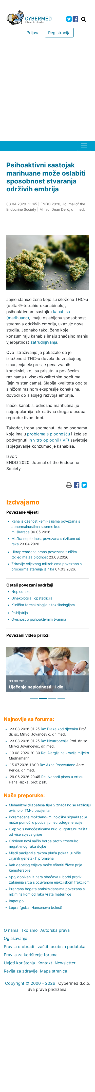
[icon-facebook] (75, 19)
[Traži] (84, 19)
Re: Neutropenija (54, 741)
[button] (10, 673)
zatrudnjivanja (43, 342)
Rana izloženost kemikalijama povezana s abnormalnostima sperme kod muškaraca (45, 526)
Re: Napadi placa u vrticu (62, 777)
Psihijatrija (19, 612)
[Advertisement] (47, 90)
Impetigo (16, 901)
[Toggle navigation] (84, 146)
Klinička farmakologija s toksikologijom (43, 605)
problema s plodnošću (48, 433)
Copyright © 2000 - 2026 (30, 983)
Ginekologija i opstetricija (31, 598)
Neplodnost (21, 591)
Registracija (59, 32)
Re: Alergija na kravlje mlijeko (65, 753)
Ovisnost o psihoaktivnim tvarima (38, 619)
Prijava (33, 32)
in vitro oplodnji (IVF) (49, 440)
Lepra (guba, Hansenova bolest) (35, 907)
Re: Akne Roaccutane (57, 765)
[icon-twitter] (69, 19)
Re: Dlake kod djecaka (59, 729)
